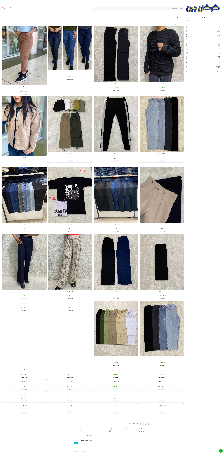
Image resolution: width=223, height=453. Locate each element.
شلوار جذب (203, 30)
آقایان (189, 17)
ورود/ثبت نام (8, 8)
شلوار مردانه (203, 71)
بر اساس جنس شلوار (204, 17)
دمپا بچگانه (203, 37)
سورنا (74, 451)
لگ (203, 46)
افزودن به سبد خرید (162, 90)
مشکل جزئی (203, 67)
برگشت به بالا (78, 423)
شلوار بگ (203, 29)
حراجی (181, 17)
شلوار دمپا (203, 26)
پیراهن (197, 17)
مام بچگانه (203, 36)
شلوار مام (203, 27)
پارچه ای (203, 50)
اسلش (203, 44)
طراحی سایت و (84, 451)
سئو (81, 451)
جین (203, 53)
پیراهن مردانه (203, 72)
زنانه (203, 25)
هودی (203, 58)
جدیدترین (169, 24)
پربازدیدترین (174, 24)
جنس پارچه (203, 49)
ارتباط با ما (170, 17)
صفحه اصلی (218, 17)
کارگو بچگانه (203, 35)
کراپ (203, 61)
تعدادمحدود (203, 66)
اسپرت (185, 17)
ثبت (75, 442)
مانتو (203, 62)
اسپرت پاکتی (203, 45)
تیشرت (203, 59)
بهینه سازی (78, 451)
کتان (203, 52)
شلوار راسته (203, 31)
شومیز (203, 57)
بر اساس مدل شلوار (212, 17)
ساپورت (203, 43)
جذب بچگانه (203, 39)
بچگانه (193, 17)
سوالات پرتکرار (176, 17)
